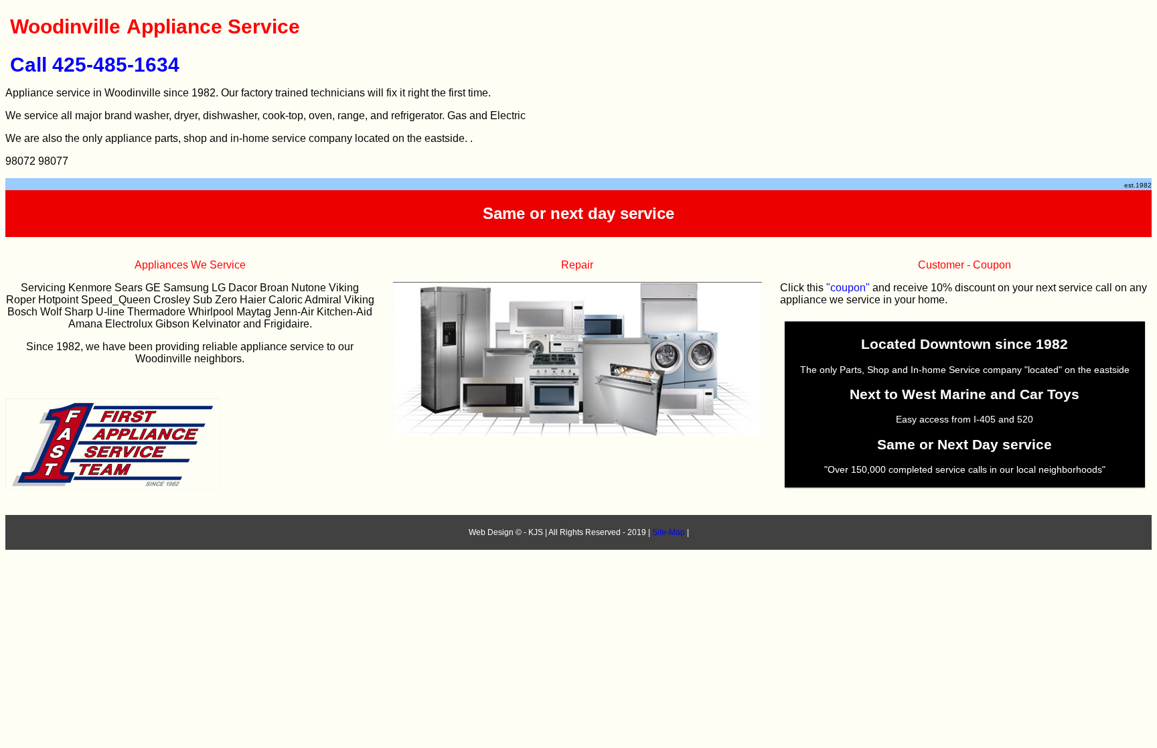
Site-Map (668, 532)
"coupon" (848, 287)
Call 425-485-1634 (94, 65)
